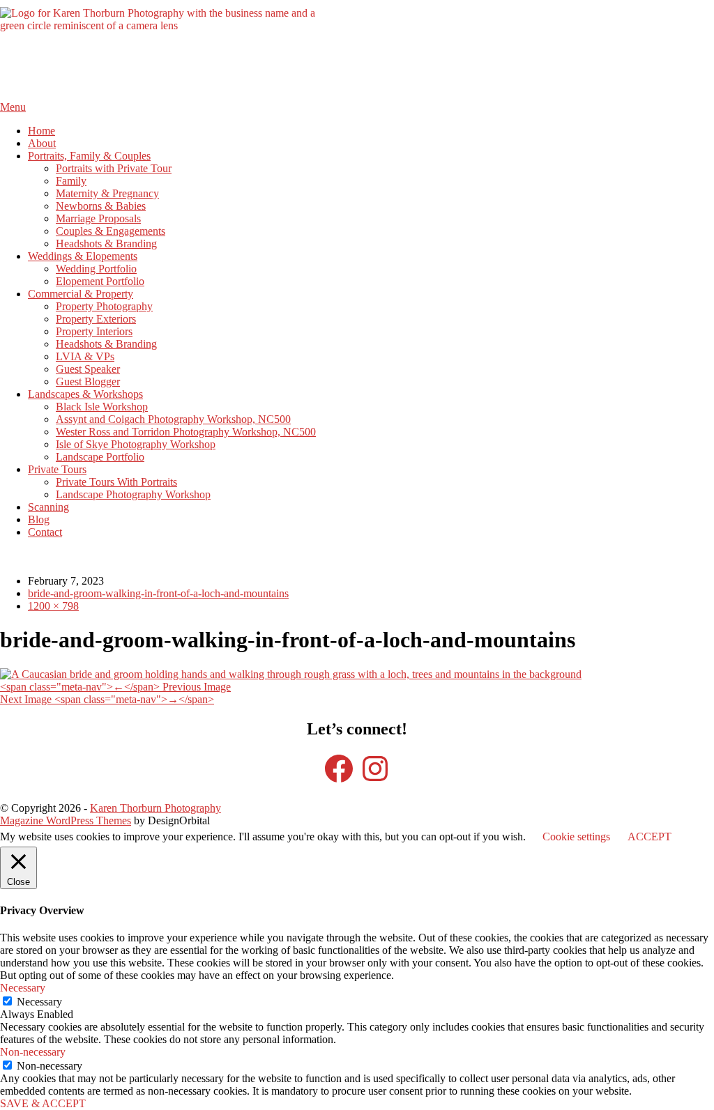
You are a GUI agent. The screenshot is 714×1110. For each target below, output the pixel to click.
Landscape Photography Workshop (133, 494)
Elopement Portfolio (100, 281)
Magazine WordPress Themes (65, 820)
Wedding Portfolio (96, 269)
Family (71, 181)
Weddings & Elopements (82, 256)
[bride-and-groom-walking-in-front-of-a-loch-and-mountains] (291, 674)
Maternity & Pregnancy (107, 193)
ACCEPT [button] (649, 836)
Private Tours (57, 469)
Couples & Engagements (110, 231)
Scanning (48, 507)
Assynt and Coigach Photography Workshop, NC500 (173, 419)
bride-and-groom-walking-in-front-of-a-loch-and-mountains (158, 593)
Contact (45, 532)
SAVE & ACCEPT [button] (43, 1103)
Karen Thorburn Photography (155, 808)
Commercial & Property (80, 294)
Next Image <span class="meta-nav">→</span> (107, 699)
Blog (39, 519)
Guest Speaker (88, 369)
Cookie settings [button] (576, 836)
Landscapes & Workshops (85, 394)
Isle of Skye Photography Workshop (135, 444)
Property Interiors (94, 331)
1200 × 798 (53, 606)
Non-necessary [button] (33, 1052)
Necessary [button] (22, 988)
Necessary (39, 1002)
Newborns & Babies (101, 206)
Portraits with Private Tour (114, 168)
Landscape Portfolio (100, 457)
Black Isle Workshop (102, 407)
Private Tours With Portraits (116, 482)
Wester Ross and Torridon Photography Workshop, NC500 (186, 432)
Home (41, 131)
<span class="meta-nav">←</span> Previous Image (115, 687)
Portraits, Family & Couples (89, 156)
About (42, 143)
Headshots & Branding (106, 243)
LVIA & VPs (85, 356)
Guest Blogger (88, 381)
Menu (13, 107)
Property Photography (104, 306)
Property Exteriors (96, 319)
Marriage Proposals (98, 218)
